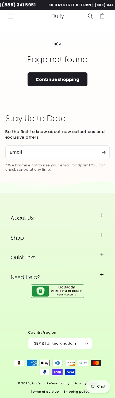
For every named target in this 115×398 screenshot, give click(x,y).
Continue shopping (57, 79)
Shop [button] (17, 237)
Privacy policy (86, 383)
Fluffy (36, 383)
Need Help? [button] (25, 277)
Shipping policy (76, 391)
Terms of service (45, 391)
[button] (11, 16)
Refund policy (58, 383)
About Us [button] (22, 218)
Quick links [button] (23, 257)
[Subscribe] (103, 152)
